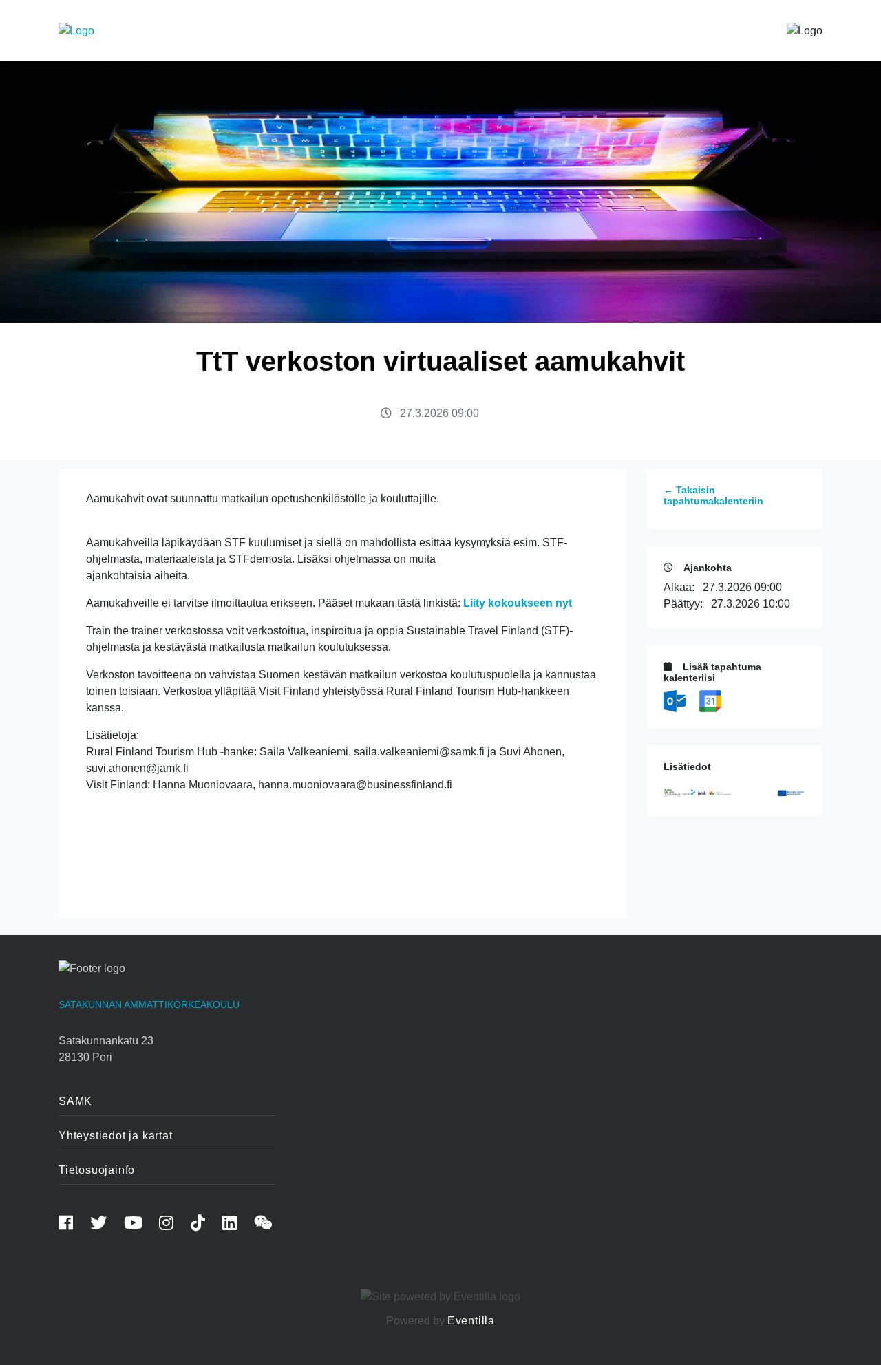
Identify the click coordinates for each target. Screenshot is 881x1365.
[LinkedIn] (236, 1225)
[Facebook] (73, 1225)
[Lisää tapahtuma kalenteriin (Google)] (710, 700)
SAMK (75, 1101)
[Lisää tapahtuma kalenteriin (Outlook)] (676, 700)
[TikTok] (205, 1225)
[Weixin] (270, 1225)
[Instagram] (173, 1225)
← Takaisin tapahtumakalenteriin (713, 495)
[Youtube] (140, 1225)
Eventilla (471, 1320)
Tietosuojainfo (97, 1170)
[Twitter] (105, 1225)
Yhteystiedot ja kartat (116, 1135)
